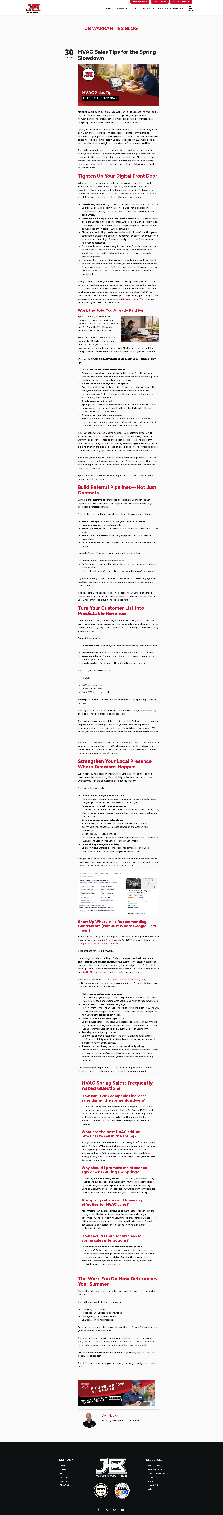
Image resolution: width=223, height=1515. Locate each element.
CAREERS (64, 1477)
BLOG (150, 1477)
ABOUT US (163, 8)
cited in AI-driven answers (94, 972)
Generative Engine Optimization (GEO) (124, 979)
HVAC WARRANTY (155, 1469)
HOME (108, 8)
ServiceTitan (129, 298)
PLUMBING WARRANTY (157, 1473)
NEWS (150, 1481)
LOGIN (190, 10)
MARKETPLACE (154, 1466)
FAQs (149, 1489)
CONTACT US (176, 8)
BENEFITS (121, 8)
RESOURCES (148, 8)
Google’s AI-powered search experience (99, 943)
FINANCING (152, 1485)
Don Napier (110, 1415)
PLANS (135, 8)
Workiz (143, 298)
